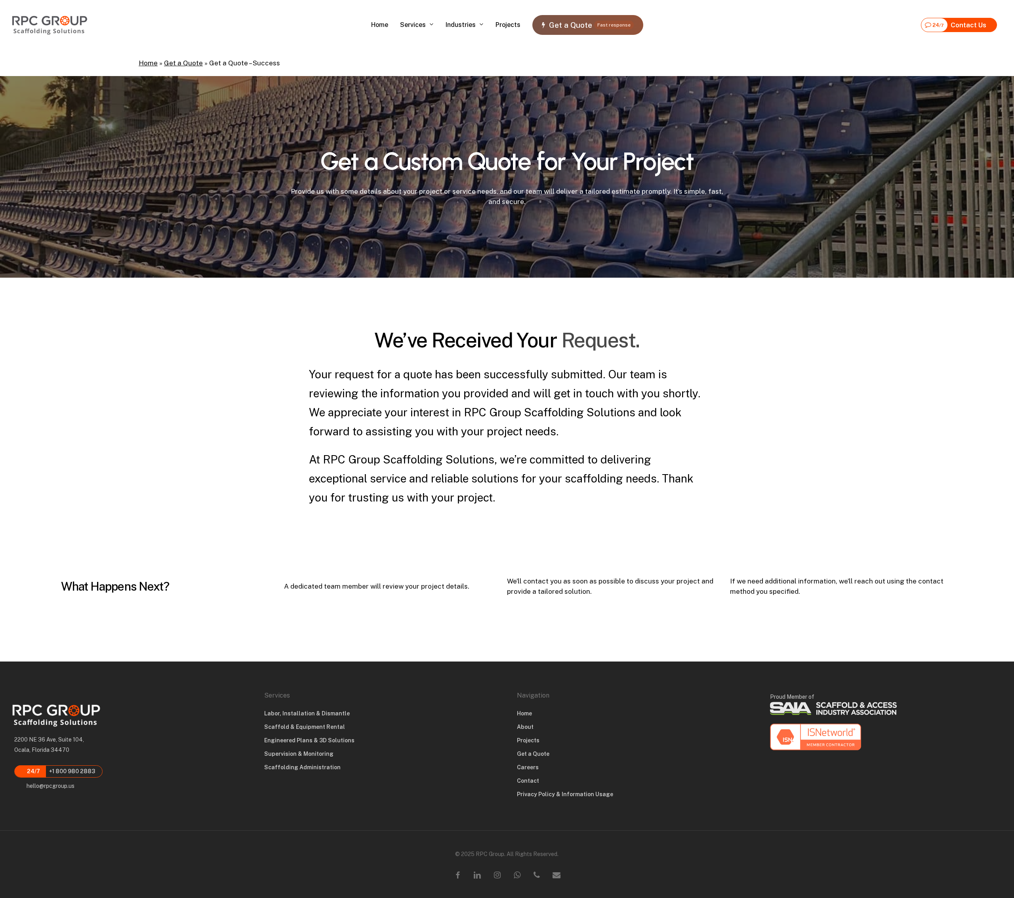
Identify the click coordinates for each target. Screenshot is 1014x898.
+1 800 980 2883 (60, 771)
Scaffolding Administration (302, 767)
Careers (528, 767)
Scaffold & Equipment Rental (304, 727)
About (525, 727)
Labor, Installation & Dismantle (307, 713)
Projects (528, 740)
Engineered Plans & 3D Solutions (309, 740)
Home (148, 63)
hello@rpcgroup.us (49, 786)
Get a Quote (183, 63)
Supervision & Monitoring (299, 754)
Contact (528, 781)
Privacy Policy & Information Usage (565, 794)
